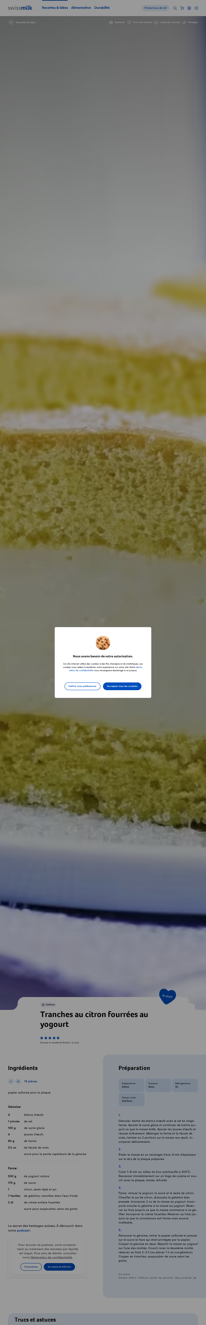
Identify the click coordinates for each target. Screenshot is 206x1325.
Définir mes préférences (82, 686)
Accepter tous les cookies (122, 686)
